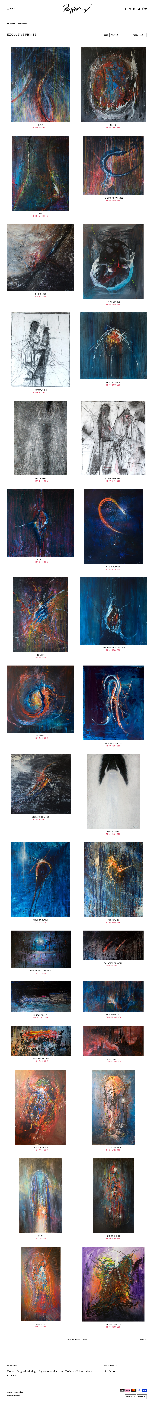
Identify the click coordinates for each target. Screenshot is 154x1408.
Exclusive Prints (74, 1371)
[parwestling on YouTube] (134, 8)
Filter (135, 35)
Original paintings (27, 1371)
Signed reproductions (51, 1371)
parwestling (18, 1392)
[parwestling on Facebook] (126, 8)
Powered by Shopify (13, 1395)
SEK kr (140, 1397)
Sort (106, 35)
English (129, 1397)
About (88, 1371)
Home (9, 23)
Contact (11, 1375)
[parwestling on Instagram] (130, 8)
